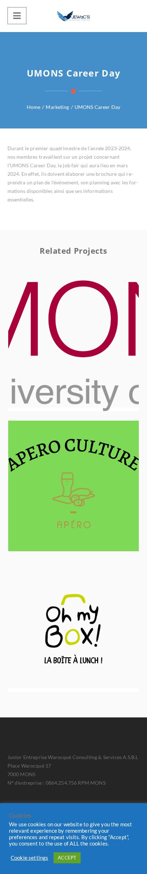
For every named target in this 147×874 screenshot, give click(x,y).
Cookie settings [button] (29, 858)
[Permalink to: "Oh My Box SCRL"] (88, 635)
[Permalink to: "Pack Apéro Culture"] (88, 495)
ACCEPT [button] (67, 857)
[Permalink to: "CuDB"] (88, 354)
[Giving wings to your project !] (73, 16)
